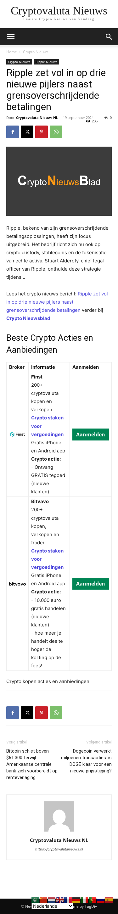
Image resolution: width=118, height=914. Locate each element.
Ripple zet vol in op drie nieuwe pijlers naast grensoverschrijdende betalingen (57, 302)
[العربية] (35, 899)
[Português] (93, 899)
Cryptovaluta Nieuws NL (37, 117)
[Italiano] (85, 899)
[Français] (68, 899)
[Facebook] (12, 132)
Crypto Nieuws (35, 51)
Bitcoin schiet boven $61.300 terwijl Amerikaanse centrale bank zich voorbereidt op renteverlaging (32, 764)
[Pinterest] (41, 132)
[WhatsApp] (56, 132)
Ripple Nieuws (46, 61)
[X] (27, 132)
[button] (109, 36)
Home (11, 51)
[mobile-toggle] (11, 36)
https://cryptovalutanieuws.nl (59, 849)
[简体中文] (44, 899)
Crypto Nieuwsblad (28, 318)
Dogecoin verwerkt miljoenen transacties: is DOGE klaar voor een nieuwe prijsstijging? (86, 761)
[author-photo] (59, 831)
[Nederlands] (52, 899)
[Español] (109, 899)
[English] (60, 899)
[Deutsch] (76, 899)
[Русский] (101, 899)
